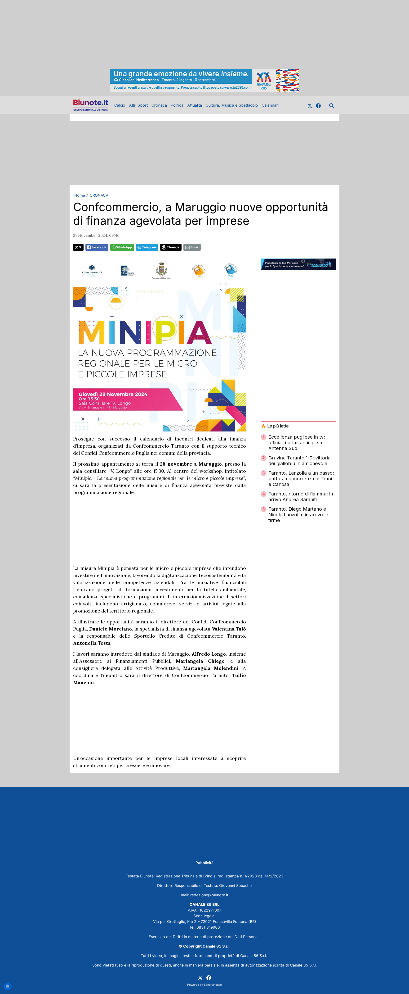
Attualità (194, 105)
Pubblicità (204, 862)
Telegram (149, 247)
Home (79, 195)
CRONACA (99, 195)
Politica (177, 105)
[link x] (310, 105)
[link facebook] (318, 105)
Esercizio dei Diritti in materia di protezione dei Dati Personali (205, 936)
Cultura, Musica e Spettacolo (232, 105)
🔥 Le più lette (275, 425)
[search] (331, 105)
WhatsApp (124, 247)
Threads (173, 247)
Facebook (99, 247)
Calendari (270, 105)
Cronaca (159, 105)
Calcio (119, 105)
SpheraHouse (213, 984)
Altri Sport (138, 105)
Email (194, 247)
